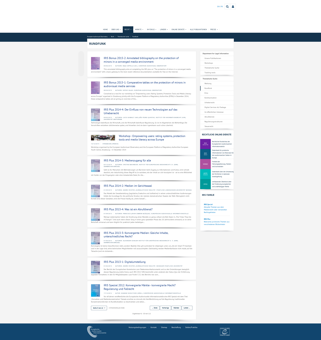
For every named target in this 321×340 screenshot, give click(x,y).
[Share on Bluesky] (81, 54)
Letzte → (187, 308)
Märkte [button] (138, 29)
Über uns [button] (115, 29)
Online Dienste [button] (178, 29)
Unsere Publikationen (213, 58)
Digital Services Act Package (215, 107)
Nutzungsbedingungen (137, 327)
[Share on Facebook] (81, 64)
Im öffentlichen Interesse (214, 112)
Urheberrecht (210, 102)
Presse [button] (213, 29)
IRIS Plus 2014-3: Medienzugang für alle (127, 160)
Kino (206, 93)
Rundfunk (208, 88)
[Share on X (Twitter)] (81, 59)
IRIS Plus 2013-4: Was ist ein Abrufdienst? (128, 209)
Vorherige (165, 308)
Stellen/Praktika (191, 327)
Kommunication (211, 98)
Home (105, 29)
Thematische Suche (212, 68)
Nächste (176, 308)
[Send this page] (81, 73)
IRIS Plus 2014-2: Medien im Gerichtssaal (128, 185)
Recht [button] (127, 29)
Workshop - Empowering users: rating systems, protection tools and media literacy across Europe (152, 137)
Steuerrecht (209, 126)
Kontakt (154, 327)
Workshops (209, 63)
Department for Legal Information (216, 53)
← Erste (154, 308)
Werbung (208, 83)
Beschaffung (176, 327)
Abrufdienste (209, 117)
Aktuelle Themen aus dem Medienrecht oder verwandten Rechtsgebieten (215, 209)
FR (222, 6)
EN (218, 6)
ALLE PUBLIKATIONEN (198, 29)
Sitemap (164, 327)
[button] (99, 308)
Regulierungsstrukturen (214, 121)
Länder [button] (163, 29)
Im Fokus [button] (151, 29)
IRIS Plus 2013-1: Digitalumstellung (125, 262)
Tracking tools (210, 72)
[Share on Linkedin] (81, 68)
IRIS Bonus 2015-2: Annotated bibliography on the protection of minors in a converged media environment (141, 59)
